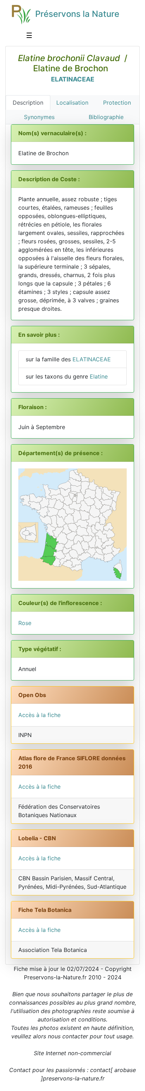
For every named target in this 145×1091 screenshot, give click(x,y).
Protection (117, 102)
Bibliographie (106, 116)
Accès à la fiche (39, 714)
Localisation (72, 102)
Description (28, 102)
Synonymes (39, 116)
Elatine (99, 376)
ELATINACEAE (72, 79)
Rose (24, 622)
